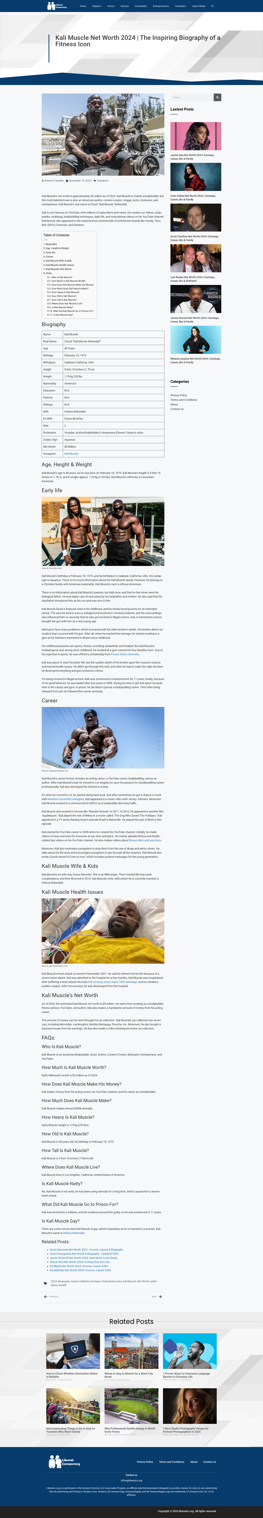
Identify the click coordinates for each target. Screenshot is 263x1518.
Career (49, 256)
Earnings (95, 1281)
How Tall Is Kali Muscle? (64, 300)
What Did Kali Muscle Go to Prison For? (73, 311)
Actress (125, 6)
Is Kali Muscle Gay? (63, 314)
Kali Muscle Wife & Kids (59, 260)
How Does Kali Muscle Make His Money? (73, 284)
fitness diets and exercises (145, 840)
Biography (51, 244)
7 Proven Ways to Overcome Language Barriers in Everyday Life (186, 1375)
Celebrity (84, 1281)
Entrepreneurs (161, 6)
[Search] (217, 97)
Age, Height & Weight (57, 248)
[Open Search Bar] (212, 6)
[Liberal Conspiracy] (56, 6)
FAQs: (49, 273)
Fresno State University (125, 654)
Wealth (63, 1285)
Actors (110, 6)
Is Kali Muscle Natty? (62, 307)
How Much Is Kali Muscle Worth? (68, 281)
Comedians (141, 6)
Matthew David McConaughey (65, 799)
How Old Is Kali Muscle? (64, 296)
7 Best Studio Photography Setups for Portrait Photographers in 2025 (186, 1430)
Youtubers (180, 6)
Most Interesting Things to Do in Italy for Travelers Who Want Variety (70, 1430)
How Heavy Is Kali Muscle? (65, 292)
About (174, 404)
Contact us (177, 409)
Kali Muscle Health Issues (60, 265)
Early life (50, 252)
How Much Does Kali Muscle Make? (70, 288)
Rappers (96, 6)
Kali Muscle (71, 453)
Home (83, 6)
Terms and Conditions (183, 399)
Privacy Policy (178, 395)
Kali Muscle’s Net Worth (58, 269)
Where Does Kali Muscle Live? (67, 303)
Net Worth (143, 1281)
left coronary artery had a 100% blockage (112, 982)
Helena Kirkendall (73, 1233)
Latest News (198, 6)
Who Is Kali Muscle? (62, 277)
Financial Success (112, 1281)
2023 (54, 1281)
